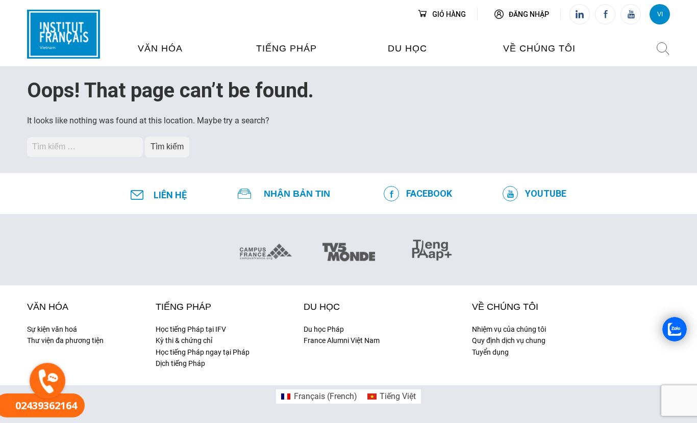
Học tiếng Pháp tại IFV (191, 329)
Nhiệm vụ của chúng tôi (509, 329)
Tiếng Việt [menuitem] (398, 396)
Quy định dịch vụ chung (508, 340)
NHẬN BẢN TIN (297, 194)
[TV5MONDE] (348, 248)
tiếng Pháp (183, 307)
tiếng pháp (286, 48)
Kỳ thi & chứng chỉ (184, 340)
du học (407, 48)
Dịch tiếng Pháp (180, 363)
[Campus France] (265, 251)
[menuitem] (319, 396)
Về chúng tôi (539, 48)
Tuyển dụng (490, 352)
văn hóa (160, 48)
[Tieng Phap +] (432, 248)
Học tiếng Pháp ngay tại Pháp (203, 352)
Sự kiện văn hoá (52, 329)
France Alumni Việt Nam (342, 340)
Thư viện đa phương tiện (65, 340)
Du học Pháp (324, 329)
